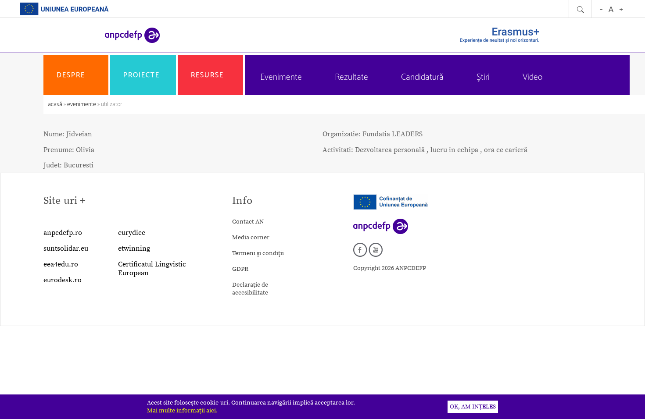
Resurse (207, 75)
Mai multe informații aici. (182, 411)
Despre (71, 75)
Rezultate (351, 77)
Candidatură (422, 77)
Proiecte (141, 75)
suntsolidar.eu (65, 248)
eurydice (131, 232)
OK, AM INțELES (473, 407)
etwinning (134, 248)
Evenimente (281, 77)
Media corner (250, 237)
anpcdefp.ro (62, 232)
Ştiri (483, 77)
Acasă (56, 104)
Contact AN (248, 222)
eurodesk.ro (62, 280)
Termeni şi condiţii (258, 253)
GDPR (240, 269)
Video (532, 77)
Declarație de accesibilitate (250, 289)
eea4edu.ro (60, 264)
